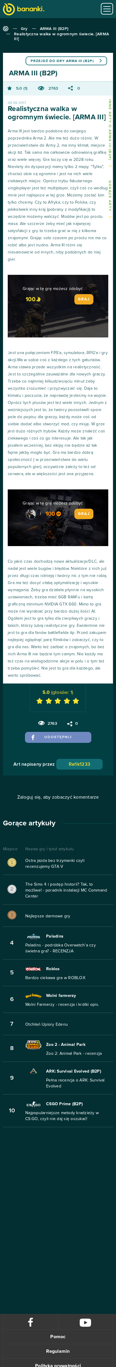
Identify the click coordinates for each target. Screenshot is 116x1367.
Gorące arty (110, 196)
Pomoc (57, 1336)
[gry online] (23, 10)
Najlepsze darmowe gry (47, 916)
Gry (24, 29)
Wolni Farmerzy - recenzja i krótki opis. (62, 1005)
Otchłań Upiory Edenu (46, 1024)
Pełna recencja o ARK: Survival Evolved (75, 1083)
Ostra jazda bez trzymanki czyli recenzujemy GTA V (54, 864)
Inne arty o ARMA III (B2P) (110, 130)
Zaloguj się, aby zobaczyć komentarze (58, 797)
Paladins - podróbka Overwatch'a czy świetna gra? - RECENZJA (60, 948)
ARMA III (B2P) (54, 29)
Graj (84, 299)
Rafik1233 (79, 764)
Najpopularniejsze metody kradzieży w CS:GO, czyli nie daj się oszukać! (62, 1116)
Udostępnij (58, 737)
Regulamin (58, 1351)
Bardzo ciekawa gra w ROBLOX (55, 978)
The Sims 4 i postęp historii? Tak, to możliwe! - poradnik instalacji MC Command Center (66, 890)
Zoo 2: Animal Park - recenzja (74, 1054)
